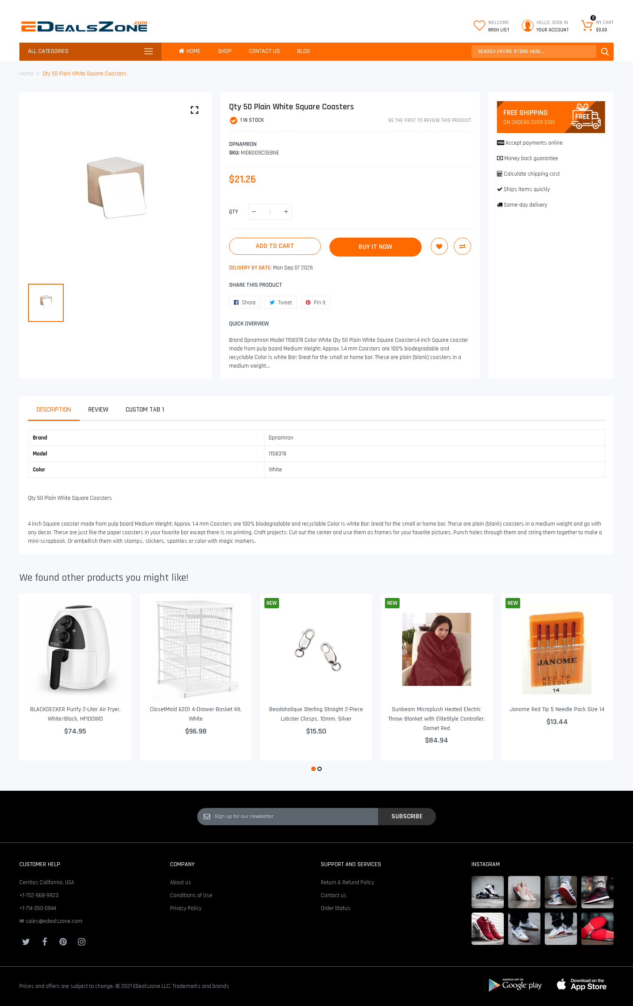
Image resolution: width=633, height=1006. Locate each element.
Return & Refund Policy (347, 882)
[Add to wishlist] (439, 246)
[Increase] (286, 212)
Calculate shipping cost (532, 173)
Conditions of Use (191, 895)
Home (26, 73)
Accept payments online (534, 142)
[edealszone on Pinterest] (62, 941)
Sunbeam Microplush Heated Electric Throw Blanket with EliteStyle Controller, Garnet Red (436, 719)
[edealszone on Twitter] (25, 941)
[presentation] (36, 683)
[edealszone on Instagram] (81, 941)
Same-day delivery (525, 204)
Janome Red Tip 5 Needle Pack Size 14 (557, 709)
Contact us (334, 895)
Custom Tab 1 (145, 409)
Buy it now (375, 246)
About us (180, 882)
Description (54, 409)
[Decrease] (253, 212)
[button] (313, 769)
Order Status (336, 908)
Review (98, 409)
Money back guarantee (531, 158)
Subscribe (406, 816)
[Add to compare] (462, 246)
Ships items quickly (527, 189)
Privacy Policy (186, 908)
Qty (233, 211)
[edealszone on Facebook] (44, 941)
